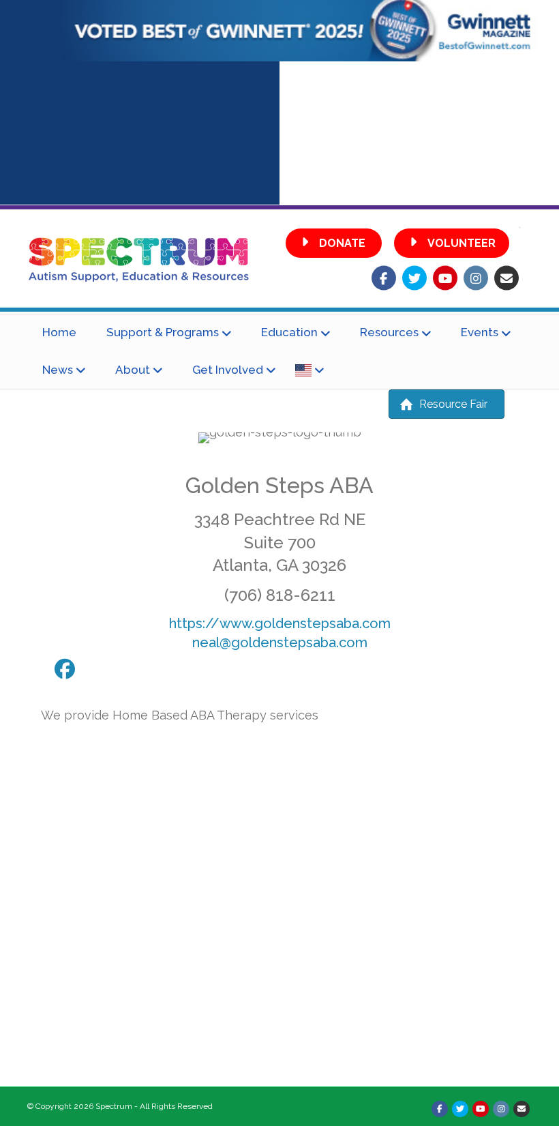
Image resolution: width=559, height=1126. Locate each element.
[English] (309, 370)
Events (479, 332)
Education (289, 332)
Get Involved (227, 369)
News (57, 369)
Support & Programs (162, 332)
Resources (389, 332)
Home (59, 332)
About (132, 369)
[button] (334, 243)
